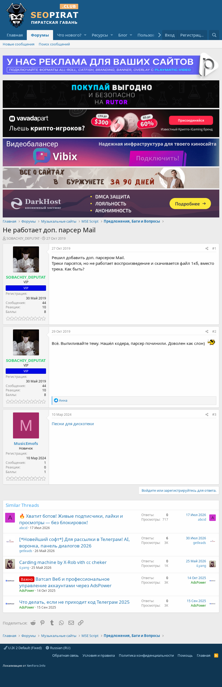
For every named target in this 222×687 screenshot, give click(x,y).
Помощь (185, 655)
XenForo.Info (36, 665)
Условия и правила (99, 655)
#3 (214, 414)
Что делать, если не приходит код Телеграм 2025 (74, 602)
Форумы (40, 35)
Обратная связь (65, 655)
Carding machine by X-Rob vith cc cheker (63, 562)
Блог (123, 35)
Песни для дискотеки (73, 423)
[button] (85, 35)
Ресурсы (100, 35)
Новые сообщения (18, 44)
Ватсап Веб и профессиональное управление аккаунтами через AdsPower (65, 582)
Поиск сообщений (54, 44)
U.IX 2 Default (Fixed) (24, 647)
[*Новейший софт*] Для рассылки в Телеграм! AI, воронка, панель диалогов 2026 (74, 542)
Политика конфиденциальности (146, 655)
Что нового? (69, 35)
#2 (214, 331)
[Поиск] (214, 35)
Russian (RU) (59, 647)
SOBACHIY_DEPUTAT (23, 238)
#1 (214, 248)
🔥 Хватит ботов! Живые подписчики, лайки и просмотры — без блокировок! (71, 519)
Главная (15, 35)
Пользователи (152, 35)
